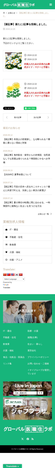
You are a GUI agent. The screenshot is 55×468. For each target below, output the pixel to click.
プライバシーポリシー (38, 357)
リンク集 (7, 363)
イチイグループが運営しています (39, 372)
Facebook (27, 439)
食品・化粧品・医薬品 (13, 357)
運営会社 (32, 350)
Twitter (22, 439)
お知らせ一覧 (43, 214)
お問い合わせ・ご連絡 (38, 363)
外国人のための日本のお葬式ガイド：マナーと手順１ (37, 65)
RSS (32, 439)
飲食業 (13, 244)
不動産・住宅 (16, 237)
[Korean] (17, 274)
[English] (13, 274)
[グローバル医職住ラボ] (19, 5)
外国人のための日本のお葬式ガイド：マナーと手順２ (37, 94)
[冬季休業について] (40, 117)
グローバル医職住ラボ (20, 449)
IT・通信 (14, 229)
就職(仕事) (33, 337)
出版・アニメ (16, 259)
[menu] (50, 4)
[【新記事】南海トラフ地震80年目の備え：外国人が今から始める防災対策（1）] (15, 117)
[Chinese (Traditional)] (9, 274)
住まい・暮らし (35, 344)
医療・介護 (33, 331)
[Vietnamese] (21, 274)
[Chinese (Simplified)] (5, 274)
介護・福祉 (15, 252)
